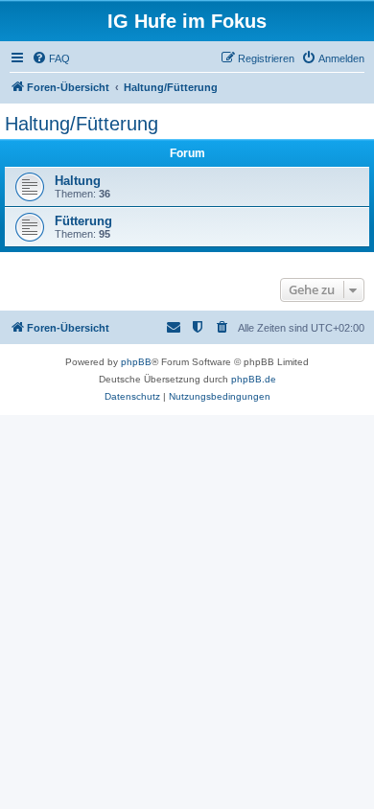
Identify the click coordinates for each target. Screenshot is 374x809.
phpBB (136, 362)
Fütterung (83, 221)
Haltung (78, 180)
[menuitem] (51, 58)
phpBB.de (253, 379)
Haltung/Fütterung (81, 123)
